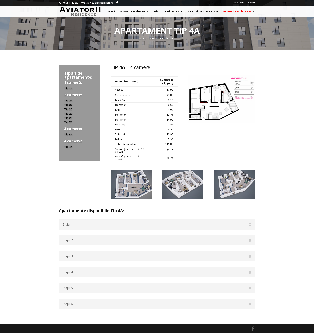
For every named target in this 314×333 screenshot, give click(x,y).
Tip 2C (68, 109)
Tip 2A (68, 100)
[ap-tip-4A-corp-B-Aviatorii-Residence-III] (221, 121)
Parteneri (239, 3)
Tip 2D (68, 113)
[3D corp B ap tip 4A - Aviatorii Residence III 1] (234, 197)
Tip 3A (68, 134)
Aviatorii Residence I (132, 11)
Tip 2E (68, 117)
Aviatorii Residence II (166, 11)
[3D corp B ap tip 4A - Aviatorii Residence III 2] (182, 197)
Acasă (111, 11)
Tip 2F (68, 122)
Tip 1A (68, 88)
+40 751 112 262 (69, 2)
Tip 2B (68, 105)
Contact (251, 3)
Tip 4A (68, 147)
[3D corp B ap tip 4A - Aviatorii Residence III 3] (131, 197)
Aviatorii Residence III (201, 11)
